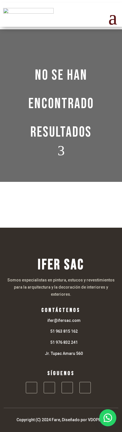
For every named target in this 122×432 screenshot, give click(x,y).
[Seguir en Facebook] (31, 387)
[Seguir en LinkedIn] (67, 387)
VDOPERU (97, 419)
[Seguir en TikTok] (85, 387)
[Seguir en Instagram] (49, 387)
